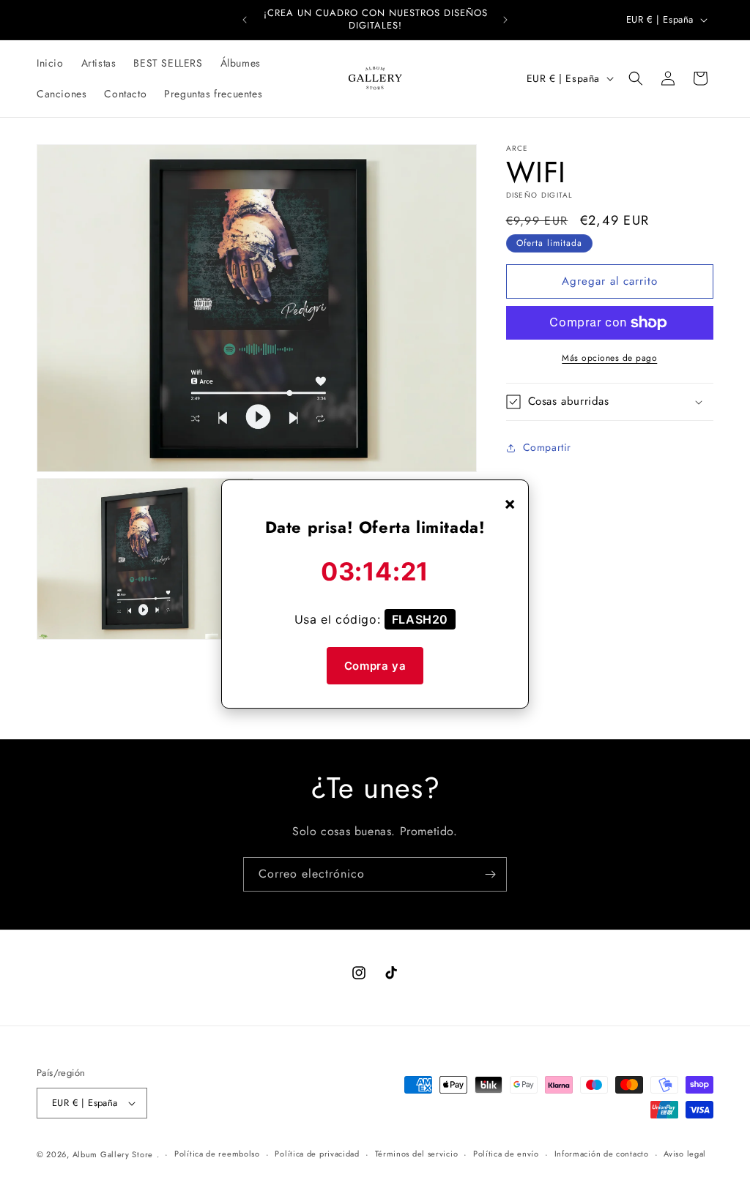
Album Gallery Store (113, 1154)
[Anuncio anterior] (245, 20)
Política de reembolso (217, 1153)
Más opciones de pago (609, 358)
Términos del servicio (416, 1153)
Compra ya (375, 666)
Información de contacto (601, 1153)
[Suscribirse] (490, 874)
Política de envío (506, 1153)
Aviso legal (685, 1153)
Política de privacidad (317, 1153)
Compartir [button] (547, 447)
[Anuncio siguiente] (505, 20)
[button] (636, 78)
